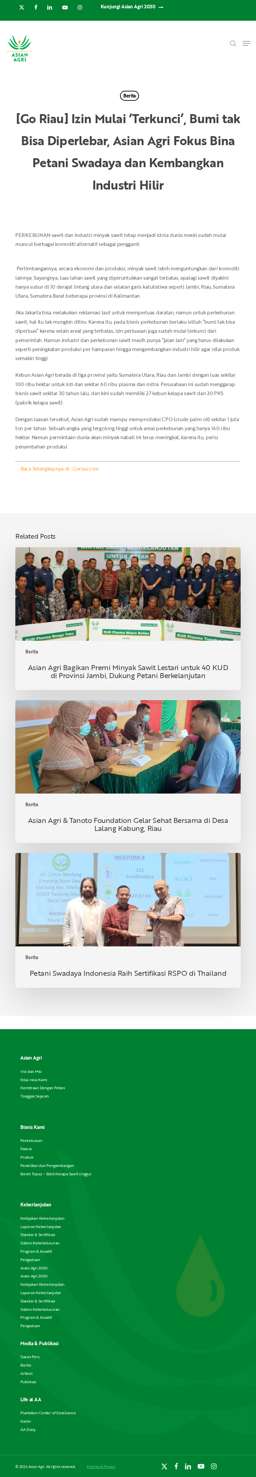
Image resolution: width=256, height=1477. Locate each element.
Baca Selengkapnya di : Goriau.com (60, 468)
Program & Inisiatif (36, 1251)
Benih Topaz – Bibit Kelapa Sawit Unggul (55, 1174)
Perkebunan (31, 1140)
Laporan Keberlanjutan (40, 1226)
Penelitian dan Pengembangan (47, 1165)
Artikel (26, 1373)
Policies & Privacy (101, 1466)
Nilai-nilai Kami (33, 1080)
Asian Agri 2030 (33, 1268)
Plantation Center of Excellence (48, 1413)
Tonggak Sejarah (34, 1096)
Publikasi (28, 1382)
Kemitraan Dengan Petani (42, 1088)
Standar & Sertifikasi (37, 1234)
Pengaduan (30, 1259)
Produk (27, 1157)
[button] (246, 43)
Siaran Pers (29, 1357)
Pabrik (26, 1149)
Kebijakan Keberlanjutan (42, 1218)
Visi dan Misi (31, 1071)
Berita (129, 95)
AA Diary (28, 1429)
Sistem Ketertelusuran (39, 1243)
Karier (25, 1421)
